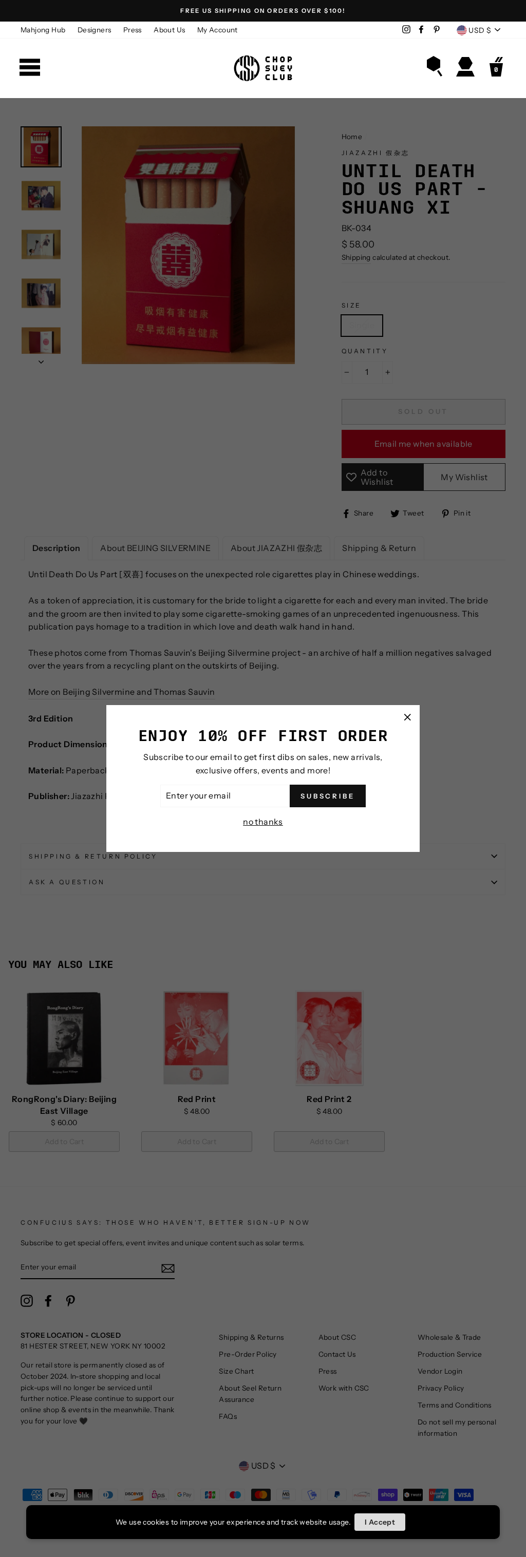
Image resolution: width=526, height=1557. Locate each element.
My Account (217, 30)
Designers (94, 30)
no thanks (263, 822)
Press (132, 30)
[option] (263, 10)
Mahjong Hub (43, 30)
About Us (169, 30)
